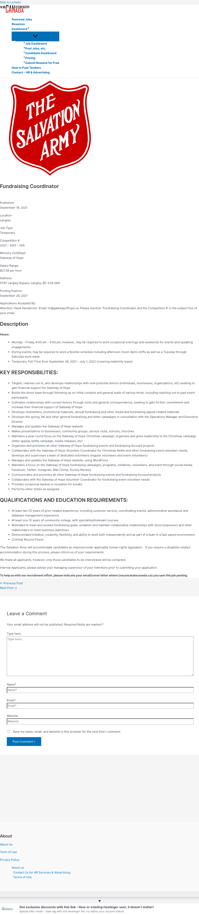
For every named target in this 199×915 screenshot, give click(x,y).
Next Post (8, 588)
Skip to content (10, 2)
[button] (28, 29)
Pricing (30, 58)
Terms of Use (22, 877)
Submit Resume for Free (42, 63)
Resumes (18, 24)
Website (12, 716)
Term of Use (8, 852)
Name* (11, 684)
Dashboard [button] (19, 29)
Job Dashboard (36, 43)
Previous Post (11, 583)
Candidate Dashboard (41, 53)
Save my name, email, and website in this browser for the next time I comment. (67, 731)
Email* (11, 700)
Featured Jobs (22, 19)
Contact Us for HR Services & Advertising (41, 872)
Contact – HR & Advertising (31, 72)
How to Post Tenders (26, 68)
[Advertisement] (99, 792)
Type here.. (14, 633)
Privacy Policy (9, 860)
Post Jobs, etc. (35, 48)
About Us (6, 844)
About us (18, 867)
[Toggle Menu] (35, 36)
